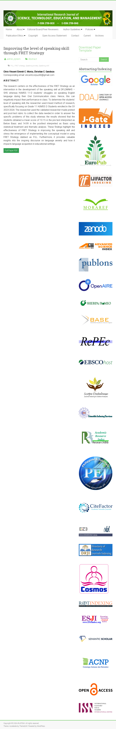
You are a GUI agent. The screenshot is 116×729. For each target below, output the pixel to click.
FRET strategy (20, 66)
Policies (89, 29)
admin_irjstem (14, 59)
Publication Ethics (14, 35)
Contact (75, 35)
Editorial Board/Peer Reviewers (42, 29)
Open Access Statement (54, 35)
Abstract (32, 59)
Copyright (33, 35)
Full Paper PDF (11, 150)
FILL (12, 66)
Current (87, 35)
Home (9, 29)
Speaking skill (44, 66)
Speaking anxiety (32, 66)
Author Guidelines (71, 29)
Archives (99, 35)
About (20, 29)
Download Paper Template (90, 49)
